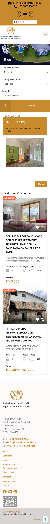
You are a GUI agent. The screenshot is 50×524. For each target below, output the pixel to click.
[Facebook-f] (18, 14)
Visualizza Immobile (25, 225)
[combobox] (25, 72)
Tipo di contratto (10, 68)
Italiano (21, 21)
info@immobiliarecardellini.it (22, 443)
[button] (45, 34)
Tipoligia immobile (11, 79)
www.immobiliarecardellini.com (17, 514)
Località (6, 91)
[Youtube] (25, 14)
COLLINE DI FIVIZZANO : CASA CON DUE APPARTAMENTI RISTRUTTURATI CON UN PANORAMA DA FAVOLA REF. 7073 (24, 244)
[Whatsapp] (32, 14)
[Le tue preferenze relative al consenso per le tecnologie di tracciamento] (45, 519)
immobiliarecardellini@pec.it (21, 446)
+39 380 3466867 (20, 439)
